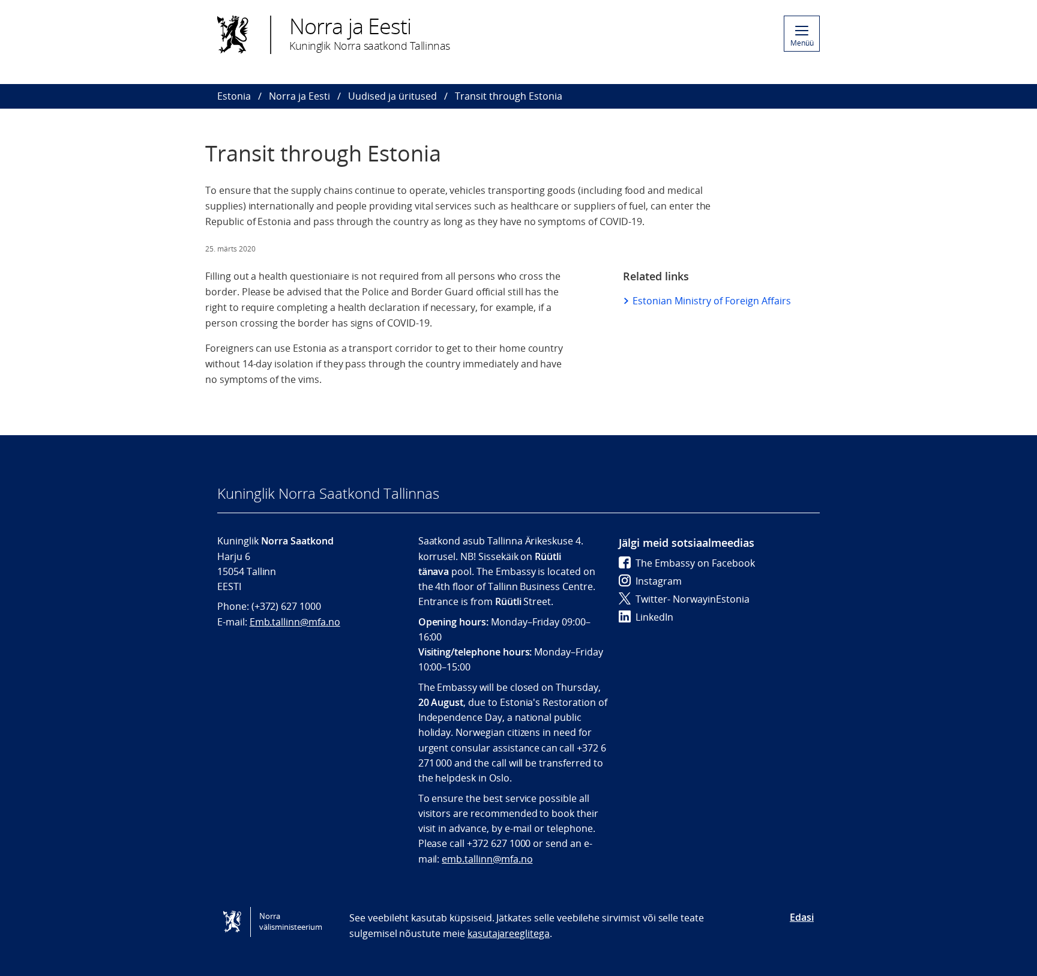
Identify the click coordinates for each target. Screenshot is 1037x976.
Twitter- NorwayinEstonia (693, 599)
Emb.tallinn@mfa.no (295, 621)
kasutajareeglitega (508, 933)
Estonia (234, 96)
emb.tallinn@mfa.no (487, 859)
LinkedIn (654, 617)
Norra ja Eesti (299, 96)
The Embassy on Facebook (695, 563)
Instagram (659, 581)
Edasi (802, 917)
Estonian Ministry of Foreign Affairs (712, 300)
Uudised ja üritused (392, 96)
